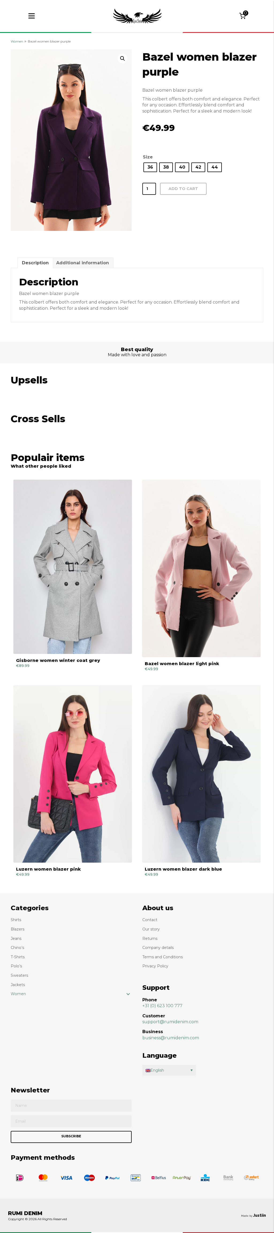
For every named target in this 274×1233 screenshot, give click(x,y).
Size (148, 157)
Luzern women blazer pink (48, 869)
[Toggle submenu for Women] (128, 994)
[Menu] (31, 16)
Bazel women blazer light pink (182, 663)
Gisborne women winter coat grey (58, 660)
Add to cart (183, 188)
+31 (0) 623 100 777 (162, 1005)
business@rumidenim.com (170, 1037)
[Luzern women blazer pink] (72, 774)
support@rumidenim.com (170, 1021)
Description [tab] (35, 262)
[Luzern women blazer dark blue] (201, 774)
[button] (122, 58)
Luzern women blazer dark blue (183, 869)
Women (17, 41)
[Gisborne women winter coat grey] (72, 567)
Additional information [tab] (82, 262)
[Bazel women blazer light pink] (201, 568)
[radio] (150, 167)
